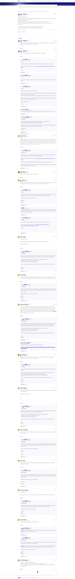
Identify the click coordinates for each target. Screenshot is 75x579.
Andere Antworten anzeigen (24, 133)
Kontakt (49, 575)
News (40, 1)
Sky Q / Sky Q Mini (38, 11)
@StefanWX (24, 472)
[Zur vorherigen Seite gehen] (36, 571)
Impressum (52, 575)
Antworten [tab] (20, 38)
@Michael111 (24, 441)
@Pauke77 (23, 253)
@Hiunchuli (24, 286)
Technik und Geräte (31, 11)
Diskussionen (44, 1)
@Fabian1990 (23, 545)
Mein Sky (19, 575)
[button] (21, 72)
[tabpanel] (37, 305)
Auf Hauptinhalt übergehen (4, 0)
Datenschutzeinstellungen (44, 575)
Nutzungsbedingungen (31, 575)
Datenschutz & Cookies (37, 575)
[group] (50, 29)
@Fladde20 (24, 408)
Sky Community (20, 11)
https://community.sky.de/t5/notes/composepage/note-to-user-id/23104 (31, 122)
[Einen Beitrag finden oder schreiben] (56, 5)
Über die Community (35, 1)
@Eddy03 (23, 366)
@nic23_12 (21, 42)
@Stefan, (23, 219)
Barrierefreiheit (26, 575)
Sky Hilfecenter (22, 575)
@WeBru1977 (23, 530)
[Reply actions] (56, 59)
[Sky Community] (22, 1)
